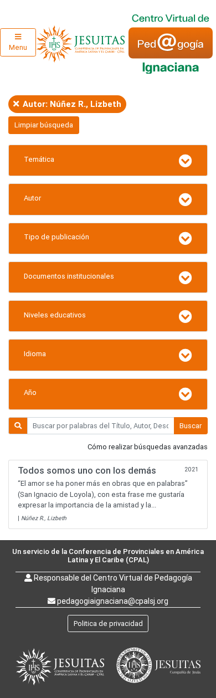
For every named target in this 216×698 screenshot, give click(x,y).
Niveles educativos (55, 315)
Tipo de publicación (56, 237)
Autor (32, 198)
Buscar (190, 425)
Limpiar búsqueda (43, 125)
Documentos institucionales (69, 276)
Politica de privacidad (108, 623)
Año (30, 392)
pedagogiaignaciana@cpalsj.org (112, 601)
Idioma (35, 353)
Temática (39, 159)
